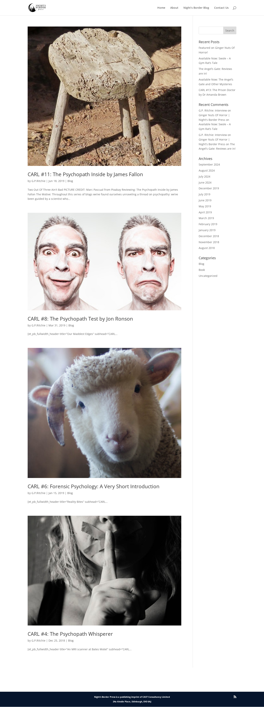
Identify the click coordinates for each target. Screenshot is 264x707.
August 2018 (207, 248)
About (174, 7)
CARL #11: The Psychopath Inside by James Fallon (85, 174)
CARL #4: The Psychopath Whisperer (70, 633)
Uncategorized (208, 276)
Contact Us (221, 7)
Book (202, 270)
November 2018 (209, 242)
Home (161, 7)
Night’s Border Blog (196, 7)
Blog (70, 181)
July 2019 (204, 194)
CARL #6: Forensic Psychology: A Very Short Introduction (93, 486)
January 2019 (207, 230)
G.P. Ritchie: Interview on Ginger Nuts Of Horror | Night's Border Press (215, 115)
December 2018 (209, 236)
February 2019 (208, 224)
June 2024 (205, 182)
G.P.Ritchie (38, 181)
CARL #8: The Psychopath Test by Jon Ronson (80, 318)
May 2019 (205, 206)
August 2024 (207, 170)
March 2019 (206, 218)
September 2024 (209, 164)
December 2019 (209, 188)
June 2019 (205, 200)
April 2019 (205, 212)
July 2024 (204, 176)
